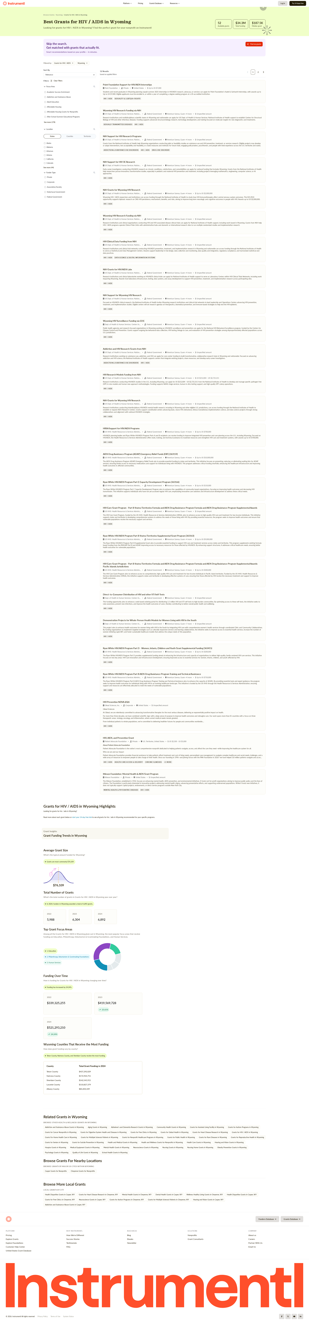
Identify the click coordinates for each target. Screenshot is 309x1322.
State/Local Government (56, 192)
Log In (283, 3)
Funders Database (266, 1219)
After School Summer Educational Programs (63, 117)
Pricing (140, 3)
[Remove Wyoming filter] (87, 63)
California (49, 159)
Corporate (50, 182)
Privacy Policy (43, 1316)
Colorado (49, 163)
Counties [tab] (70, 136)
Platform (126, 3)
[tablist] (69, 136)
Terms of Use (55, 1316)
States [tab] (52, 136)
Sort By (46, 70)
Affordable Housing (54, 107)
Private (49, 177)
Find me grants (255, 44)
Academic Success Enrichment (58, 92)
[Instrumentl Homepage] (14, 3)
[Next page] (263, 72)
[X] (288, 1316)
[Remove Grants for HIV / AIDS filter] (73, 63)
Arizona (49, 155)
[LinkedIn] (300, 1316)
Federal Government (54, 197)
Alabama (49, 147)
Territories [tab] (87, 136)
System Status (68, 1316)
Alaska (48, 143)
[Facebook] (281, 1316)
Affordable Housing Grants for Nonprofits (62, 112)
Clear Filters (58, 81)
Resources (174, 3)
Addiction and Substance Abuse (59, 97)
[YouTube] (294, 1316)
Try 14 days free (298, 3)
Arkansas (49, 151)
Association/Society (54, 187)
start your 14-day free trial (82, 817)
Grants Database (155, 3)
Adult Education (53, 102)
